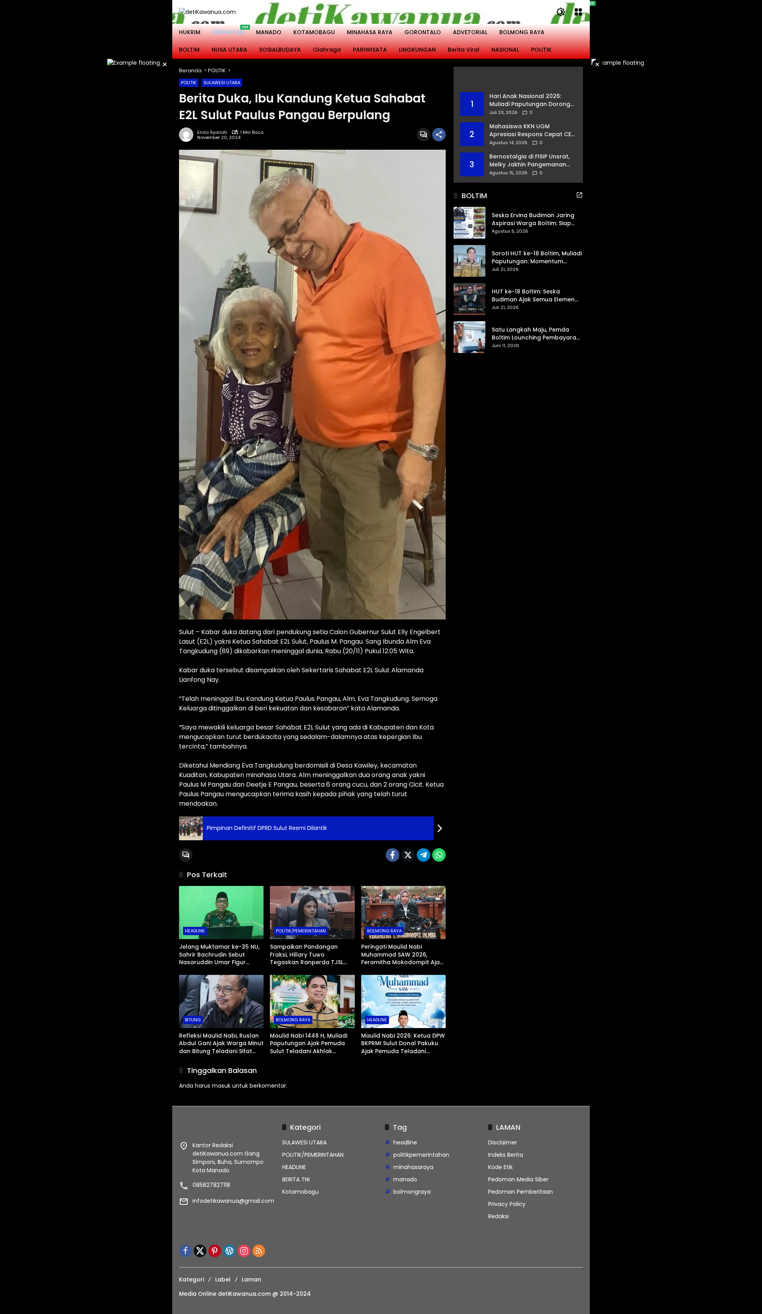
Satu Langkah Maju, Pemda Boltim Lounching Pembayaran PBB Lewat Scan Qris (536, 334)
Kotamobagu (300, 1192)
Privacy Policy (506, 1204)
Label (223, 1279)
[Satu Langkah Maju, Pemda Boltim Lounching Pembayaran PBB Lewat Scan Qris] (469, 337)
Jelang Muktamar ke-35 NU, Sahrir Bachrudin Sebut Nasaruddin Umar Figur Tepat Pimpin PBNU (219, 955)
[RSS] (258, 1251)
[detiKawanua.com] (207, 11)
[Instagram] (244, 1251)
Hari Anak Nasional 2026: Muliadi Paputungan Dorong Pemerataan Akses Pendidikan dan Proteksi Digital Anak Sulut (529, 100)
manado (405, 1179)
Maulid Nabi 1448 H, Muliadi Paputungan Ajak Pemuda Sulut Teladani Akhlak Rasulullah (308, 1043)
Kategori (191, 1279)
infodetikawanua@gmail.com (233, 1201)
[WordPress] (229, 1251)
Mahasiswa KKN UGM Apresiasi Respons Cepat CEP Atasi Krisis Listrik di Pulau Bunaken (531, 130)
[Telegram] (423, 855)
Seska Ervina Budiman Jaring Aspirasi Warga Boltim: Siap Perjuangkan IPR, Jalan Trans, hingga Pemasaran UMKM (534, 220)
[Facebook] (392, 855)
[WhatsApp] (439, 855)
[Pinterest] (214, 1251)
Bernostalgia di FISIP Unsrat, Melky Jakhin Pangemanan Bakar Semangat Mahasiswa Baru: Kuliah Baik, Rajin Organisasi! (530, 160)
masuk (221, 1086)
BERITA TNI (296, 1179)
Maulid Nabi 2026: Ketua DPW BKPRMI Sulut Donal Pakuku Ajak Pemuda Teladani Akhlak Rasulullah (403, 1043)
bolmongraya (412, 1192)
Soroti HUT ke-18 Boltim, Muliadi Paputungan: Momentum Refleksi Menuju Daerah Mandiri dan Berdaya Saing (537, 258)
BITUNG (193, 1020)
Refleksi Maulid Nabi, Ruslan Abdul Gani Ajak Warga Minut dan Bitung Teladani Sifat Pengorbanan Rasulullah (221, 1043)
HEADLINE (195, 931)
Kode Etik (500, 1167)
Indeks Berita (505, 1155)
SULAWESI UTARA (222, 82)
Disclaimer (502, 1142)
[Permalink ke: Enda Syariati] (188, 134)
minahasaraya (413, 1167)
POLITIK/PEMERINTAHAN (301, 931)
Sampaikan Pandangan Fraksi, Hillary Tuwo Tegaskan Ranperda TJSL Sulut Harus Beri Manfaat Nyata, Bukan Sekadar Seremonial (306, 955)
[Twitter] (408, 855)
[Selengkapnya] (518, 79)
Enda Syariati (212, 132)
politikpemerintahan (421, 1155)
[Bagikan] (439, 134)
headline (405, 1142)
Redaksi (498, 1216)
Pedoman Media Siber (518, 1179)
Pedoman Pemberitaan (520, 1192)
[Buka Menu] (578, 12)
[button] (561, 12)
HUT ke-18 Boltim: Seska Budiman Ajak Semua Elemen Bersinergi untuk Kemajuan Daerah (533, 296)
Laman (251, 1279)
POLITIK (188, 82)
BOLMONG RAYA (384, 931)
